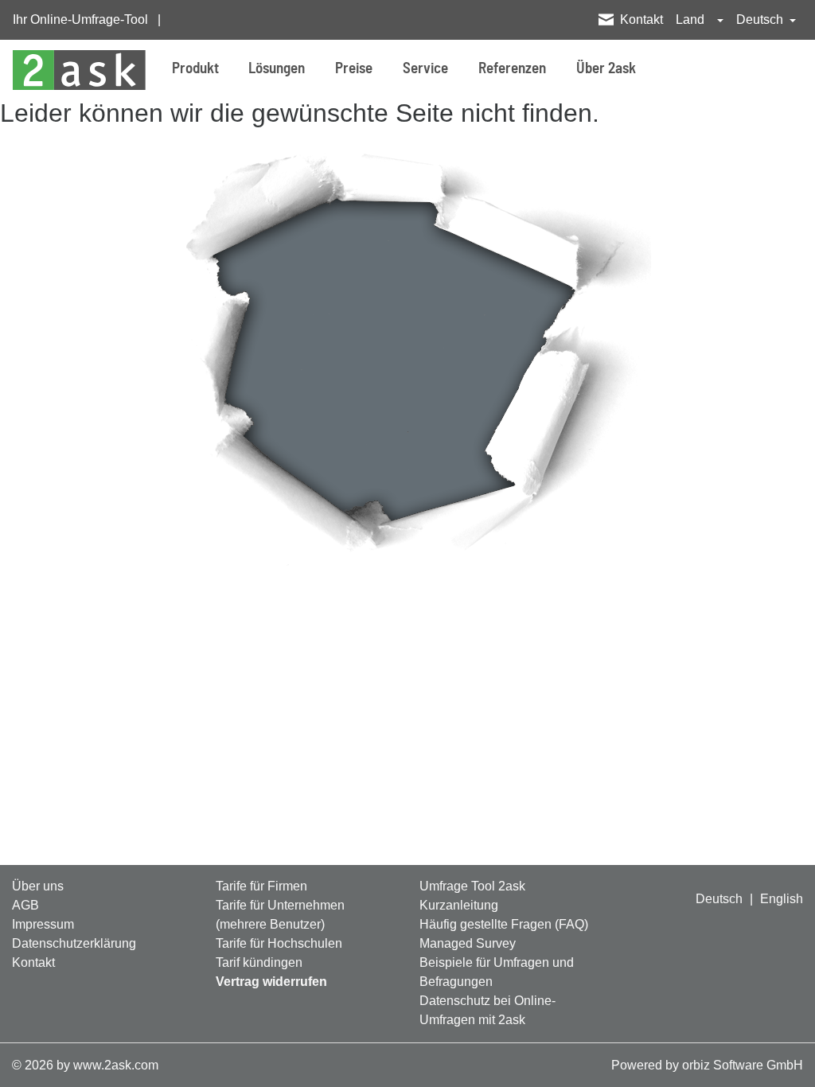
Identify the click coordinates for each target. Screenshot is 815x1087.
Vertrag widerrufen (271, 981)
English (781, 899)
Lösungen (276, 68)
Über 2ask (606, 68)
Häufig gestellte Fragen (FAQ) (503, 924)
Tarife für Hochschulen (279, 943)
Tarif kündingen (259, 962)
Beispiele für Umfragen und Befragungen (496, 972)
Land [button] (692, 19)
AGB (25, 905)
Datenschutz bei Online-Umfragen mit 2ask (487, 1010)
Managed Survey (467, 943)
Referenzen (512, 68)
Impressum (43, 924)
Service (425, 68)
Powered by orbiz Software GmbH (707, 1065)
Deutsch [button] (761, 19)
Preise (353, 68)
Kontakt (641, 19)
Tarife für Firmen (261, 886)
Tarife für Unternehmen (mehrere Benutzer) (280, 914)
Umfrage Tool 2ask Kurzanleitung (472, 895)
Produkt (195, 68)
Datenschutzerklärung (74, 943)
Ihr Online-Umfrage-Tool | (87, 19)
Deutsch (719, 899)
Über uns (38, 886)
